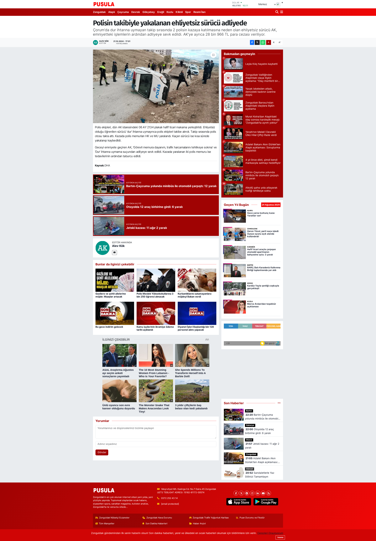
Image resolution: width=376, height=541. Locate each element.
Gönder (102, 452)
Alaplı (111, 12)
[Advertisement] (252, 373)
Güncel (249, 469)
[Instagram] (252, 493)
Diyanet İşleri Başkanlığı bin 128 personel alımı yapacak (196, 328)
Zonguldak (99, 12)
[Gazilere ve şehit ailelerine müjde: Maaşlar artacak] (114, 280)
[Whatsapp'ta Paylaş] (262, 42)
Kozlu (170, 12)
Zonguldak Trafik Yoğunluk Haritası (211, 517)
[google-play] (266, 501)
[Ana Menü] (281, 12)
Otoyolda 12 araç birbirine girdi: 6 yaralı (259, 431)
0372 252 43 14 (169, 498)
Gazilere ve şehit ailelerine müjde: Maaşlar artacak (110, 295)
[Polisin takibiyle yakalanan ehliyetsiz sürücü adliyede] (156, 86)
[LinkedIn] (257, 493)
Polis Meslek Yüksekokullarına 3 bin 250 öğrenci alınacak (155, 295)
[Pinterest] (246, 493)
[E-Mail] (114, 252)
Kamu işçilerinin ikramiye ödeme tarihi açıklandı (155, 328)
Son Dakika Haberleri (156, 523)
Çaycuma (123, 12)
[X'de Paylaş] (257, 42)
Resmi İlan (199, 12)
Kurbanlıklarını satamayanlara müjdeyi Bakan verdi (194, 295)
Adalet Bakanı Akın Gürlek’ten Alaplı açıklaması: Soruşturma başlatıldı (261, 460)
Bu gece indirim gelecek (109, 326)
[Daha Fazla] (268, 42)
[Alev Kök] (102, 247)
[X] (241, 493)
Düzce (249, 440)
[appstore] (239, 501)
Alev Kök (118, 246)
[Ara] (277, 12)
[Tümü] (279, 403)
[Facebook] (236, 493)
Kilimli (179, 12)
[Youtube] (263, 493)
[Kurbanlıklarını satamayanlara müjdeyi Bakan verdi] (197, 280)
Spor (188, 12)
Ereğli (160, 12)
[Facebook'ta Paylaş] (252, 42)
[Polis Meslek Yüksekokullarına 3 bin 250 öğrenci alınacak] (156, 280)
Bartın (249, 411)
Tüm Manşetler (106, 523)
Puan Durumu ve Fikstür (252, 517)
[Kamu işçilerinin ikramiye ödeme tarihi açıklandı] (156, 313)
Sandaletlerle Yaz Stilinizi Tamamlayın (259, 474)
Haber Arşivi (199, 523)
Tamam (280, 537)
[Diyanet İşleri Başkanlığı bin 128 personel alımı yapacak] (197, 313)
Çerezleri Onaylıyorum (270, 533)
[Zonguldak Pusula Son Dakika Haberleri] (104, 4)
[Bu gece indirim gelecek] (114, 313)
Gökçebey (148, 12)
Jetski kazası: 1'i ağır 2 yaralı (262, 445)
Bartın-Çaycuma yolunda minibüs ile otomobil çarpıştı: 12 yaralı (262, 416)
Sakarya (250, 425)
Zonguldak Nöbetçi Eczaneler (114, 517)
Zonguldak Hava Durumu (159, 517)
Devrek (135, 12)
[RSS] (268, 493)
